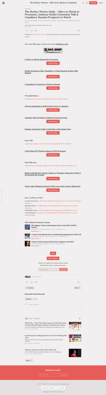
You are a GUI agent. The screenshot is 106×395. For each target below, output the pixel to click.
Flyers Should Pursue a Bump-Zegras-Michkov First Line (58, 210)
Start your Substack (49, 388)
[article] (53, 327)
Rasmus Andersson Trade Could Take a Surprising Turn (48, 129)
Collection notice (65, 384)
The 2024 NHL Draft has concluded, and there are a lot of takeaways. (43, 352)
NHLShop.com (61, 44)
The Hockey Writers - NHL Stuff (43, 25)
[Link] (22, 44)
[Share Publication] (86, 2)
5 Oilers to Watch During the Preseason (41, 59)
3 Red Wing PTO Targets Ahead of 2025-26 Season (45, 151)
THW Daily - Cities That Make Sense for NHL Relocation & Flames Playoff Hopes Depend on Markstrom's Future (45, 324)
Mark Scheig (34, 229)
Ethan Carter (34, 329)
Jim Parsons (34, 243)
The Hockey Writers (39, 34)
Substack (45, 391)
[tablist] (31, 299)
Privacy (53, 384)
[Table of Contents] (2, 197)
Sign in (101, 3)
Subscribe (93, 3)
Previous (30, 288)
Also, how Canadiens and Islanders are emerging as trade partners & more (45, 327)
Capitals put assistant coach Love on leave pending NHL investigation (48, 144)
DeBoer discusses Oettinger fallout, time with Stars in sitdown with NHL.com (50, 166)
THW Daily (28, 9)
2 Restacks (38, 276)
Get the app (61, 388)
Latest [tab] (30, 318)
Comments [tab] (28, 299)
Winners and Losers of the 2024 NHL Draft (40, 350)
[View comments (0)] (31, 30)
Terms (58, 384)
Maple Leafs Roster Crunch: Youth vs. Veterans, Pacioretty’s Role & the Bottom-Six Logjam (53, 174)
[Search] (83, 2)
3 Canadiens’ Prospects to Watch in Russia (42, 84)
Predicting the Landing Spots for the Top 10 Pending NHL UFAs (46, 336)
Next (76, 288)
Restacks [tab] (35, 299)
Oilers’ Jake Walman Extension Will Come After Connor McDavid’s (52, 186)
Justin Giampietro (29, 25)
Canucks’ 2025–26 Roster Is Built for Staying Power (46, 118)
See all (28, 360)
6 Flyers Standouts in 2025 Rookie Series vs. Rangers (46, 106)
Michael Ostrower (37, 353)
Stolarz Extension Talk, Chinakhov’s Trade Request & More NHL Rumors (51, 72)
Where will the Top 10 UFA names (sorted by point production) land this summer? (44, 340)
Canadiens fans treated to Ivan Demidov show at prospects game (46, 99)
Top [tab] (26, 318)
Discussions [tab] (37, 318)
